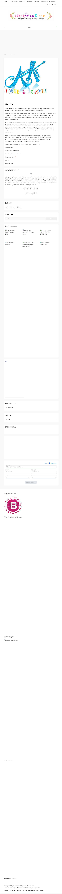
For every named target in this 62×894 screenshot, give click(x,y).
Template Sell (36, 887)
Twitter (19, 890)
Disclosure (29, 1)
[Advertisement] (31, 41)
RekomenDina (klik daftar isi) (48, 1)
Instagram (6, 890)
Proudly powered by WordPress (12, 887)
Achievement (14, 1)
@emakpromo (12, 878)
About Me (6, 1)
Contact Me (22, 1)
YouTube (24, 890)
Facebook (13, 890)
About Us (37, 1)
